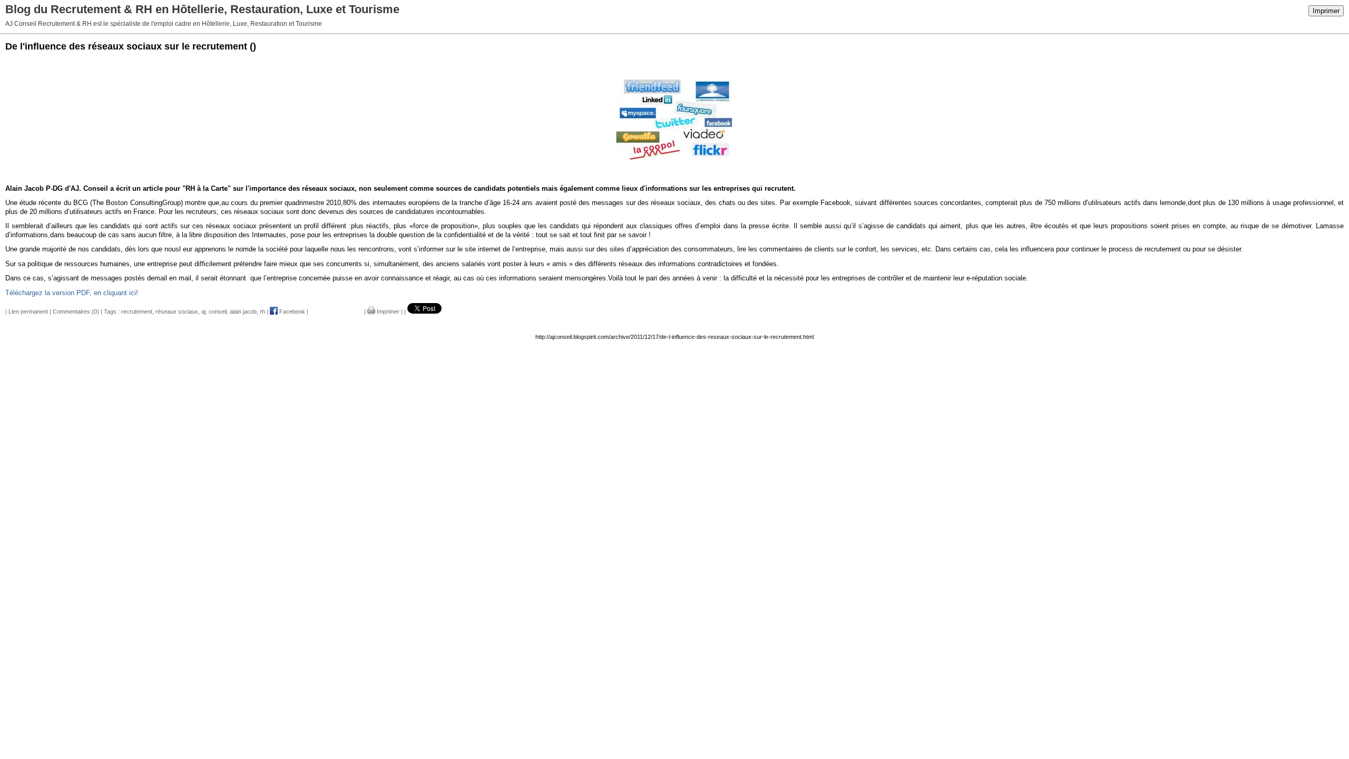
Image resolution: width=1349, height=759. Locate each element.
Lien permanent (28, 311)
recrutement (136, 311)
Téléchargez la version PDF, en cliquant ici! (71, 293)
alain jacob (243, 311)
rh (262, 311)
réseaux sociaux (176, 311)
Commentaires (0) (76, 311)
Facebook (291, 311)
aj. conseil (214, 311)
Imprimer (1326, 11)
